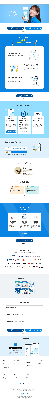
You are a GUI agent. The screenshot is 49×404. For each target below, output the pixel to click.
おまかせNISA (4, 360)
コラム (15, 363)
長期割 (3, 363)
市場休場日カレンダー (40, 364)
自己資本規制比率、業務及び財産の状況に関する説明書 (24, 390)
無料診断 (27, 377)
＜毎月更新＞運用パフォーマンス (30, 361)
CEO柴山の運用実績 (28, 362)
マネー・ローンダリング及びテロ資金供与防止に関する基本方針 (29, 389)
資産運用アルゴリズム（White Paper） (30, 359)
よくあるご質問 (40, 360)
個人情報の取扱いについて (39, 386)
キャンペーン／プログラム (6, 364)
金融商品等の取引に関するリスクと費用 (19, 386)
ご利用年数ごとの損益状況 (29, 365)
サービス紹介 (4, 359)
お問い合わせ (39, 359)
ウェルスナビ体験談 (16, 360)
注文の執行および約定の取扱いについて (30, 386)
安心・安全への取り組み (6, 367)
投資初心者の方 (16, 359)
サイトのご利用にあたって (10, 386)
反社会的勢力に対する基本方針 (16, 389)
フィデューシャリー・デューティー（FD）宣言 (30, 368)
